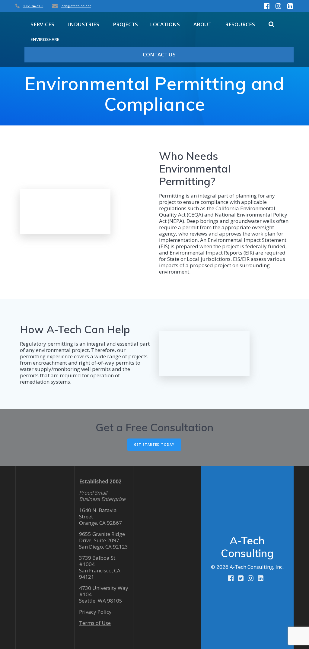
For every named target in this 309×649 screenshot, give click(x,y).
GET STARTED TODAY (154, 444)
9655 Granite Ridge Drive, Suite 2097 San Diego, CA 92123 (103, 540)
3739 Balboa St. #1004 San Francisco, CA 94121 (99, 567)
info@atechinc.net (76, 6)
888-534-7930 (33, 6)
